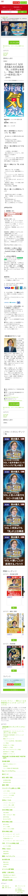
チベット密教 (6, 826)
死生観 (4, 866)
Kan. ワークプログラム (8, 771)
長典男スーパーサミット (9, 754)
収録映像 (5, 55)
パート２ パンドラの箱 (9, 793)
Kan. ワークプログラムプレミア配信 (12, 749)
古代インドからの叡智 (8, 828)
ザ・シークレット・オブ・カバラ (11, 834)
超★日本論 (6, 817)
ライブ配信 (6, 743)
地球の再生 (6, 851)
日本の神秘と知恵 (7, 810)
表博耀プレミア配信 (8, 747)
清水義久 (5, 61)
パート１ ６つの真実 (8, 795)
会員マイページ (7, 7)
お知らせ (6, 886)
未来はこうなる (6, 800)
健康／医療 (5, 17)
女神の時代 (6, 864)
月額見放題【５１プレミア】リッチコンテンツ (13, 727)
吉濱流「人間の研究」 (8, 872)
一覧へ (13, 607)
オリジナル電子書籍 (8, 869)
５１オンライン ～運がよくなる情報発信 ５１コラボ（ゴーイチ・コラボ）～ (13, 703)
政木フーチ (5, 774)
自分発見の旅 (6, 859)
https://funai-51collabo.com (11, 397)
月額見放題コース (17, 7)
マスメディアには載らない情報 (11, 788)
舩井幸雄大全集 (7, 782)
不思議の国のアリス (8, 838)
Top (2, 17)
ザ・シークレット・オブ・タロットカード (13, 840)
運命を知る (6, 862)
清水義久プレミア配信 (8, 745)
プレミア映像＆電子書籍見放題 (10, 768)
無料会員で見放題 (7, 880)
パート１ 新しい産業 (8, 805)
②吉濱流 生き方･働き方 (9, 875)
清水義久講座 (5, 53)
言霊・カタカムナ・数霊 (9, 814)
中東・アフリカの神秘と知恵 (10, 843)
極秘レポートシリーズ (8, 738)
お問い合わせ (7, 887)
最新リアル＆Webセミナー (9, 764)
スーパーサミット (7, 797)
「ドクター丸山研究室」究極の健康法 (12, 741)
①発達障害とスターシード (10, 877)
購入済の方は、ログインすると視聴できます (13, 46)
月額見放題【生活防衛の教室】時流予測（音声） (13, 757)
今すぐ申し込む (14, 42)
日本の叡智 (6, 812)
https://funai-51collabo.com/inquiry (13, 400)
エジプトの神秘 (7, 846)
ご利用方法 (18, 9)
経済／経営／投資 (7, 777)
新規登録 (15, 2)
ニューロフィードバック (9, 807)
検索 (22, 12)
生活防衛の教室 (7, 780)
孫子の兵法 (6, 824)
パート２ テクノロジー (9, 803)
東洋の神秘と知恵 (7, 821)
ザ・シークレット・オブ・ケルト (11, 836)
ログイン (23, 2)
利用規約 (19, 889)
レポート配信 (6, 791)
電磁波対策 (6, 853)
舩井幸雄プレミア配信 (8, 751)
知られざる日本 (7, 819)
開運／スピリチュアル (8, 856)
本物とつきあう (6, 848)
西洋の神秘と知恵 (7, 831)
